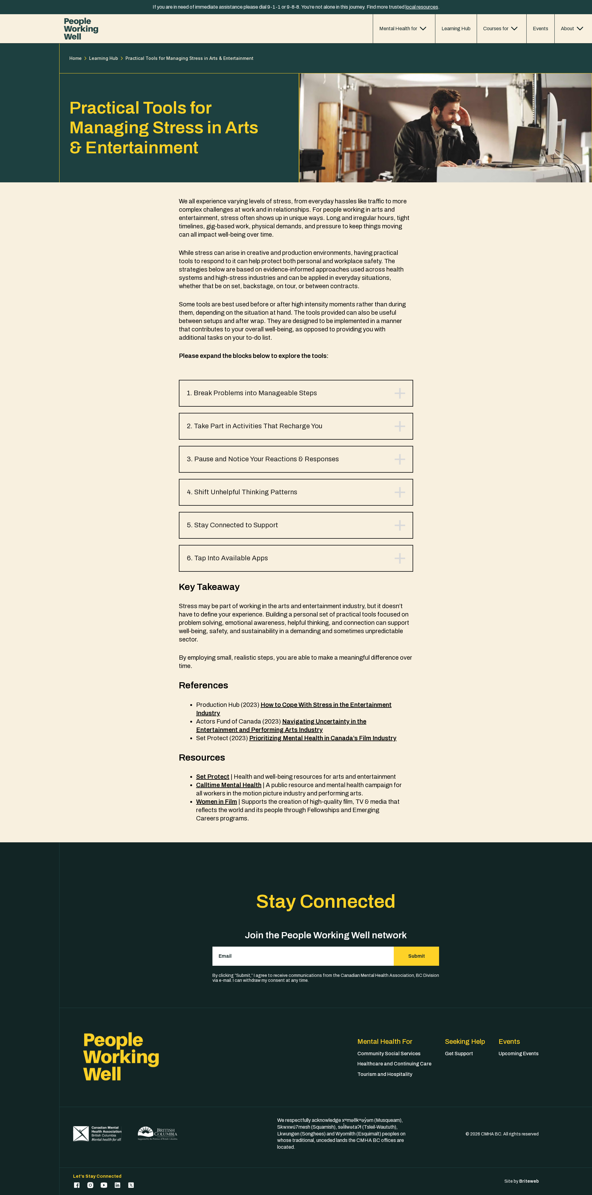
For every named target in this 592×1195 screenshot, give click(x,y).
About (567, 28)
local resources (421, 7)
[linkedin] (117, 1185)
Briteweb (529, 1181)
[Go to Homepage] (81, 28)
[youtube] (104, 1185)
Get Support (459, 1053)
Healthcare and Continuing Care (394, 1063)
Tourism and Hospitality (384, 1074)
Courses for (495, 28)
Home (75, 58)
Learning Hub (456, 28)
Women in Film (216, 801)
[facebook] (76, 1185)
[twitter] (131, 1185)
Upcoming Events (519, 1053)
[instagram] (90, 1185)
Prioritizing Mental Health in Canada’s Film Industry (323, 738)
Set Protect (212, 776)
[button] (296, 393)
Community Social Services (389, 1053)
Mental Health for (398, 28)
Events (540, 28)
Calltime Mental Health (228, 785)
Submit (416, 956)
